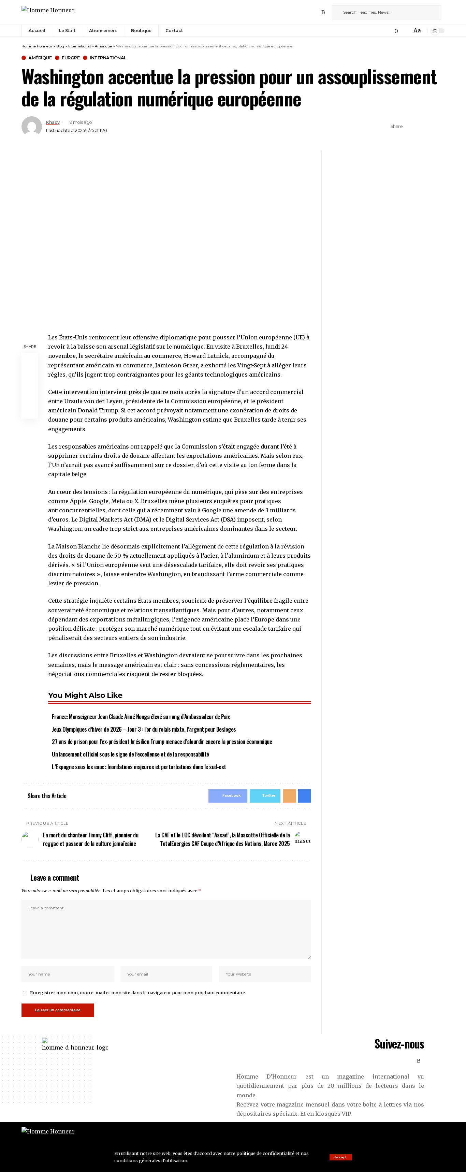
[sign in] (381, 30)
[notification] (405, 30)
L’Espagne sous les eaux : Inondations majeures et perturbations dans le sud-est (139, 766)
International (108, 58)
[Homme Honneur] (48, 12)
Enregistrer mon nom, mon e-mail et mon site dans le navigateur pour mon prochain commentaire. (138, 992)
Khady (53, 122)
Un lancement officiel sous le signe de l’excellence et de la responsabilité (130, 754)
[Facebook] (293, 12)
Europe (70, 58)
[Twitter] (301, 12)
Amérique (40, 58)
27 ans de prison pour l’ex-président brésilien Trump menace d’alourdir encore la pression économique (162, 741)
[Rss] (323, 12)
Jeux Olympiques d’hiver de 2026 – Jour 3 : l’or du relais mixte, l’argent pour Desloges (144, 729)
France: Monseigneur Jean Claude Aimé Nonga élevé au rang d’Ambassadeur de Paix (141, 716)
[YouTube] (308, 12)
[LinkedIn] (316, 12)
